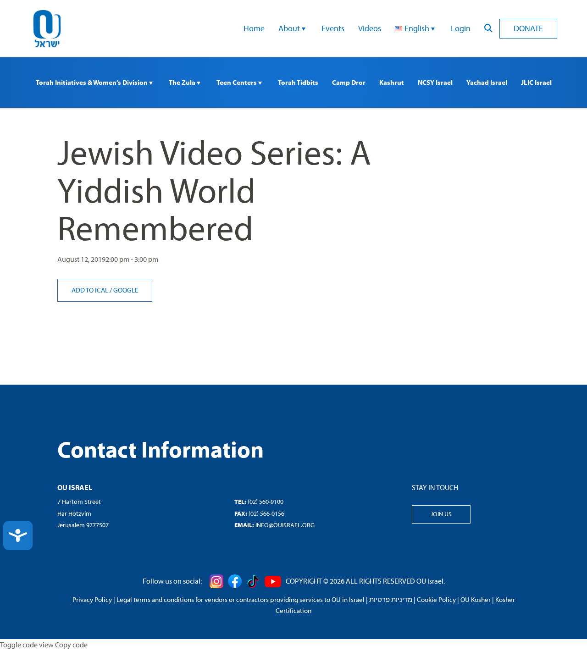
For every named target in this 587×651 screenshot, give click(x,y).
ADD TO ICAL (91, 290)
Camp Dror (348, 82)
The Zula (183, 82)
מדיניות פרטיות (390, 599)
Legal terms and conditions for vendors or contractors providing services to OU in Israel (240, 599)
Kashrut (391, 82)
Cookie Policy (436, 599)
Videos (369, 28)
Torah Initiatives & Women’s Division (92, 82)
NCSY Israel (435, 82)
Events (332, 28)
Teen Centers (237, 82)
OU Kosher (475, 599)
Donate (528, 28)
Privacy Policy (92, 599)
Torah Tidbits (298, 82)
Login (461, 28)
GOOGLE (125, 290)
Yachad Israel (486, 82)
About (290, 28)
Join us (441, 514)
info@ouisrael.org (285, 525)
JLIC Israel (536, 82)
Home (254, 28)
